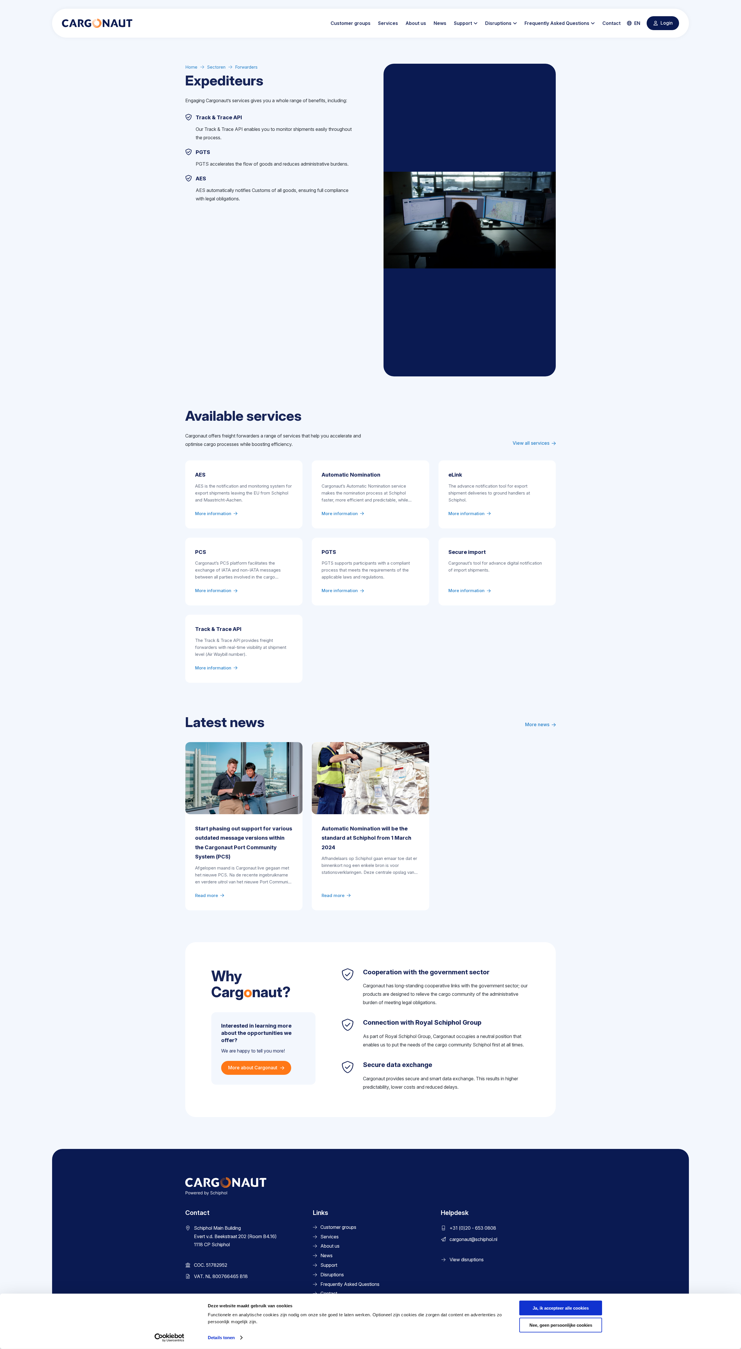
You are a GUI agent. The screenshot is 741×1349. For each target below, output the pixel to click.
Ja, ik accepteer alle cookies (561, 1308)
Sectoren (216, 67)
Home (191, 67)
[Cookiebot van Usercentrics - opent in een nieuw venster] (169, 1337)
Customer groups (350, 23)
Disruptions (498, 23)
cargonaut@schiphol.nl (473, 1239)
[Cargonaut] (97, 23)
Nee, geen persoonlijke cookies (560, 1325)
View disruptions (467, 1260)
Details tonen (221, 1337)
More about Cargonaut (252, 1067)
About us (416, 23)
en (636, 23)
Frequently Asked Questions (556, 23)
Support (463, 23)
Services (388, 23)
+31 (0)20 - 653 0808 (473, 1228)
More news (537, 724)
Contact (611, 23)
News (440, 23)
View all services (531, 443)
